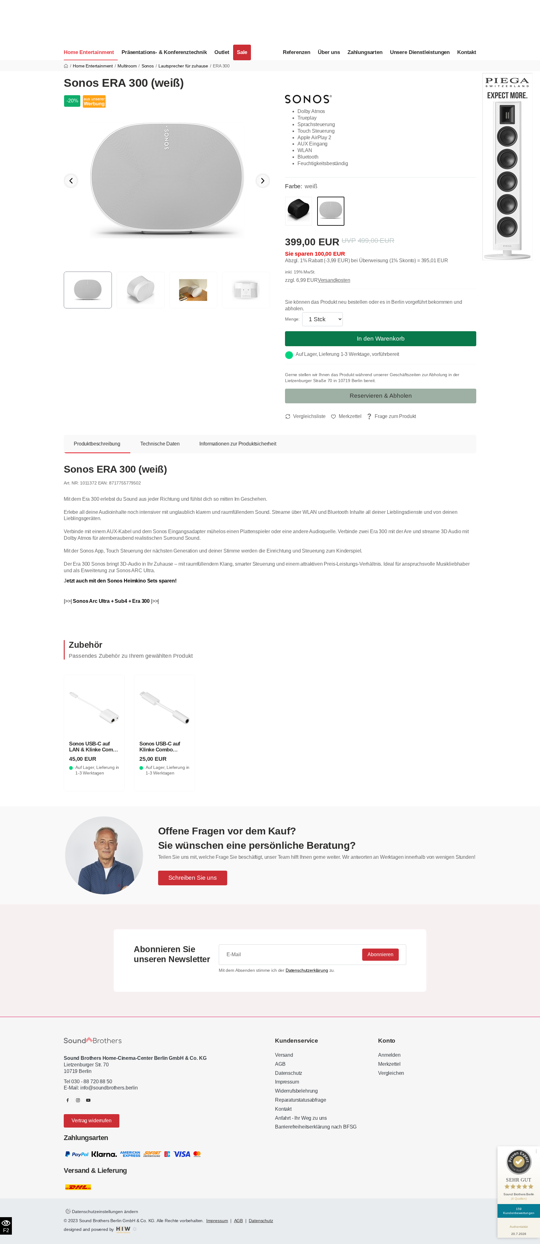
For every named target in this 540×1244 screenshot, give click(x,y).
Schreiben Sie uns (192, 877)
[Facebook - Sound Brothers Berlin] (68, 1100)
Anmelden (389, 1055)
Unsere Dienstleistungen (420, 52)
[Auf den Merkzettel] (346, 416)
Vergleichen (391, 1073)
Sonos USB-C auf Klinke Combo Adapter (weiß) (159, 750)
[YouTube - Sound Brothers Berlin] (88, 1100)
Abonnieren (380, 954)
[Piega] (507, 166)
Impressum (287, 1081)
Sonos (148, 65)
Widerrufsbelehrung (296, 1091)
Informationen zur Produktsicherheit (237, 443)
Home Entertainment (89, 52)
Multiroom (127, 65)
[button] (263, 181)
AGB (280, 1064)
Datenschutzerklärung (307, 970)
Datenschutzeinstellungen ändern (104, 1211)
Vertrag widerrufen (91, 1120)
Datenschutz (288, 1073)
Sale (242, 52)
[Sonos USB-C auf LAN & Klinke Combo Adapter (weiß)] (94, 708)
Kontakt (466, 52)
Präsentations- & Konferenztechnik (164, 52)
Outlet (221, 52)
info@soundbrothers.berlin (109, 1087)
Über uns (329, 52)
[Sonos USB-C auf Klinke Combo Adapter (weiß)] (164, 708)
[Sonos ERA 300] (167, 180)
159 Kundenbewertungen (518, 1211)
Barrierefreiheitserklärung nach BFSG (316, 1126)
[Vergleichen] (305, 416)
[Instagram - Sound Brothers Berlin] (78, 1100)
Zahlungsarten (365, 52)
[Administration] (135, 1229)
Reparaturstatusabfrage (300, 1100)
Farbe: (293, 186)
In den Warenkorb (381, 338)
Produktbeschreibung (97, 443)
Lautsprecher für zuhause (183, 65)
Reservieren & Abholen (381, 395)
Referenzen (296, 52)
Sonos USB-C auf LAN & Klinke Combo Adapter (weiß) (94, 750)
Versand (284, 1055)
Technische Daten (159, 443)
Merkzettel (389, 1064)
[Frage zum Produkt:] (391, 416)
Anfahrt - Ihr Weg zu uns (301, 1118)
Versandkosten (334, 280)
